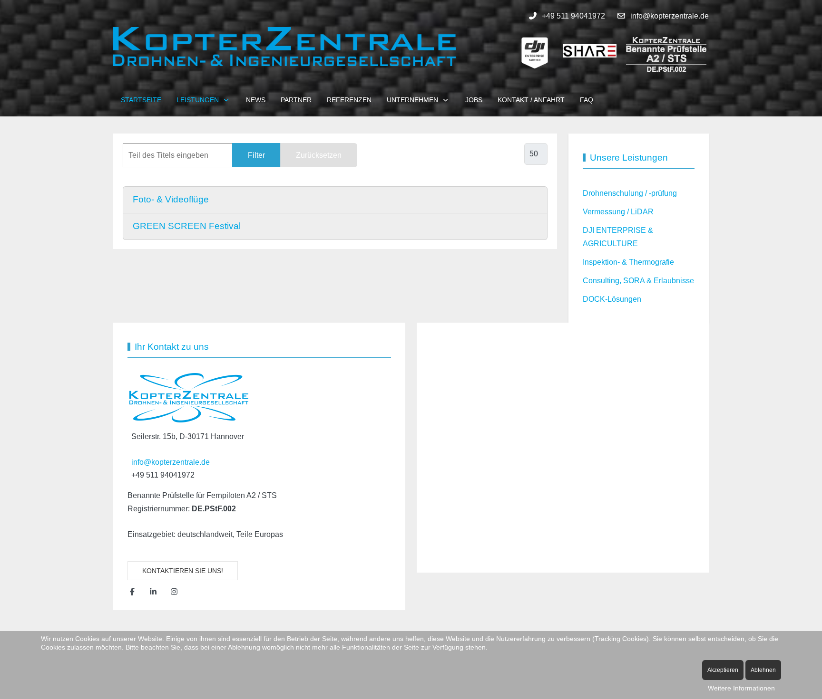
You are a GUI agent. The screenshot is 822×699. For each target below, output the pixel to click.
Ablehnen (763, 670)
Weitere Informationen (741, 688)
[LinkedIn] (153, 592)
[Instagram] (174, 592)
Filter (256, 155)
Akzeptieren (722, 670)
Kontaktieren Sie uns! (182, 571)
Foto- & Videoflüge (171, 199)
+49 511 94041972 (573, 16)
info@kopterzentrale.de (669, 16)
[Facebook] (132, 592)
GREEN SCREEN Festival (187, 226)
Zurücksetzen (319, 155)
